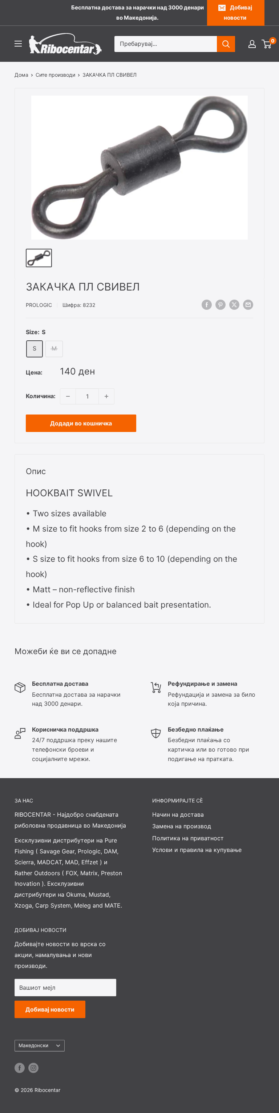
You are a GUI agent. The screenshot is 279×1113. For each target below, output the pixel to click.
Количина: (41, 396)
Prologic (39, 305)
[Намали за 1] (68, 396)
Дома (21, 75)
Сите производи (55, 75)
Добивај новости (238, 12)
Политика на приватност (188, 838)
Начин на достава (178, 814)
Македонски (33, 1045)
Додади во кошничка (81, 423)
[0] (266, 44)
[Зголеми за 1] (106, 396)
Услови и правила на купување (197, 849)
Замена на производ (181, 826)
